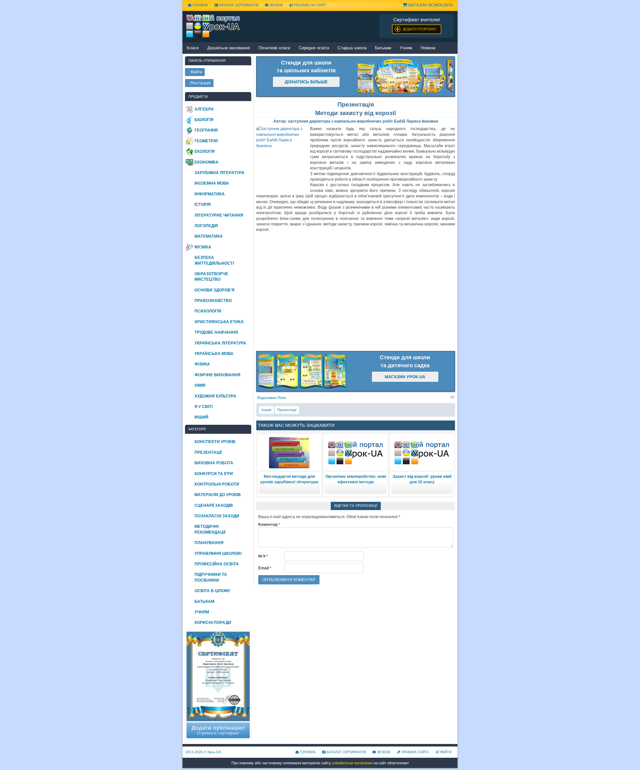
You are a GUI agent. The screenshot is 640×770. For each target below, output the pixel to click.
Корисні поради (212, 622)
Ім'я (263, 556)
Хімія (200, 385)
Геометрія (206, 141)
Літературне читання (218, 215)
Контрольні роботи (216, 484)
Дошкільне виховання (228, 48)
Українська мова (214, 353)
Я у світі (203, 407)
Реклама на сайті (309, 5)
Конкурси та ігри (213, 474)
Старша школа (352, 48)
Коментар (269, 524)
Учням (406, 48)
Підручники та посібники (210, 577)
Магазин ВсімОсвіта (430, 5)
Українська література (220, 343)
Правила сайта (414, 752)
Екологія (204, 151)
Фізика (202, 364)
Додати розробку (419, 29)
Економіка (206, 162)
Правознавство (213, 300)
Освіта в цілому (212, 591)
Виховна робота (213, 463)
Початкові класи (274, 48)
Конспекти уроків (215, 442)
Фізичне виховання (217, 375)
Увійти (444, 752)
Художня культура (215, 396)
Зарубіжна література (219, 173)
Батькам (383, 48)
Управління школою (218, 553)
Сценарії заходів (213, 505)
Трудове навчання (216, 332)
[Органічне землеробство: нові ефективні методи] (355, 452)
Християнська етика (219, 322)
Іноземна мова (211, 183)
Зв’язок (275, 5)
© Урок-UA (203, 752)
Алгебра (204, 109)
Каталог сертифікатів (238, 5)
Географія (206, 130)
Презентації (286, 410)
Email (264, 568)
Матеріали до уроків (217, 495)
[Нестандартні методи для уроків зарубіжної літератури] (289, 452)
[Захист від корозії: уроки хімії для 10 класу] (422, 452)
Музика (202, 247)
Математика (208, 236)
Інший (266, 410)
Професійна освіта (216, 564)
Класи (193, 48)
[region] (405, 76)
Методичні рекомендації (209, 529)
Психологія (207, 311)
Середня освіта (314, 48)
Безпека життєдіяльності (214, 260)
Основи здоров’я (214, 290)
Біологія (204, 120)
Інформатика (209, 194)
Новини (428, 48)
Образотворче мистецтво (211, 276)
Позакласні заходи (216, 516)
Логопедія (206, 226)
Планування (209, 543)
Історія (202, 204)
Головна (200, 5)
